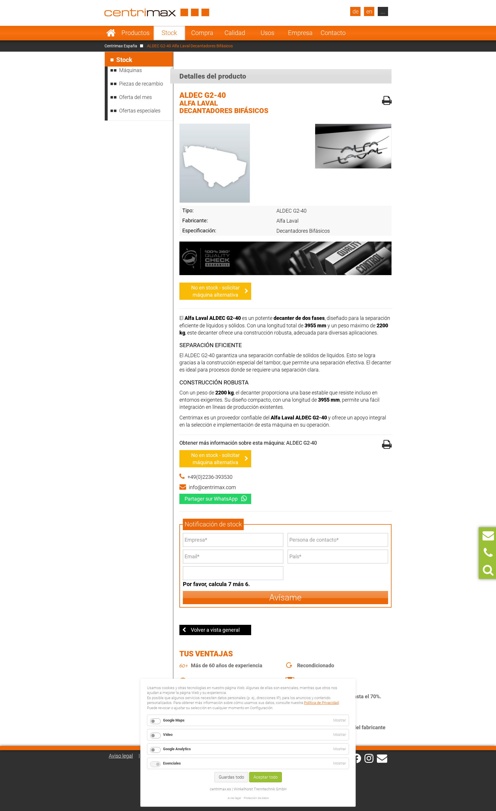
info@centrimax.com (212, 487)
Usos (267, 32)
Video (168, 734)
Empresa (300, 32)
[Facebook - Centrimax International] (356, 758)
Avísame (285, 597)
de (355, 11)
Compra (202, 32)
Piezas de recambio (141, 84)
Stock (169, 32)
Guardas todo (231, 777)
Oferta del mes (135, 97)
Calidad (234, 32)
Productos (135, 32)
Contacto (333, 32)
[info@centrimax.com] (382, 758)
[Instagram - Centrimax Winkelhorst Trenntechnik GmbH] (369, 758)
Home (110, 33)
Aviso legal (121, 756)
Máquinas (130, 70)
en (369, 11)
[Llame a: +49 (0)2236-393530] (488, 553)
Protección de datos (256, 798)
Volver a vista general (215, 630)
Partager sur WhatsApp (211, 499)
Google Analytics (177, 749)
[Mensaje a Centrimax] (488, 535)
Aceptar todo (265, 777)
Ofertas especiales (139, 111)
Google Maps (174, 720)
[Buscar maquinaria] (488, 570)
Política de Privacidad (321, 703)
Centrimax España (120, 46)
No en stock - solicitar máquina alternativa (215, 291)
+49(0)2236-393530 (209, 477)
